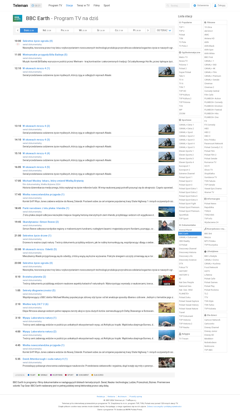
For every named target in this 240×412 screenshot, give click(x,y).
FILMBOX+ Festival (213, 110)
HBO (206, 128)
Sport (107, 5)
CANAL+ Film (210, 72)
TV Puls (182, 42)
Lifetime (208, 275)
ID (180, 278)
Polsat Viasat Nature (188, 308)
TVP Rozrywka (211, 245)
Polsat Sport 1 (185, 177)
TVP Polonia (184, 102)
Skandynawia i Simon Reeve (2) (41, 221)
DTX (181, 263)
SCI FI (207, 166)
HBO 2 (207, 132)
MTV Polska (210, 241)
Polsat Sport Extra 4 (188, 200)
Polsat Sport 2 (185, 181)
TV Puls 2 (183, 46)
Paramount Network (213, 143)
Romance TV (210, 162)
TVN (181, 38)
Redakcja (101, 397)
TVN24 (207, 211)
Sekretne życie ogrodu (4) (38, 40)
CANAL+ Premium (212, 76)
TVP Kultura (184, 94)
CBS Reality (184, 241)
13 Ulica (208, 27)
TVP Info (208, 218)
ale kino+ (208, 31)
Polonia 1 (183, 64)
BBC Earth (183, 233)
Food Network (211, 267)
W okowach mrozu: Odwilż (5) (40, 249)
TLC (206, 293)
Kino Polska (210, 140)
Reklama (111, 397)
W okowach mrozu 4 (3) (36, 139)
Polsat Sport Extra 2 (188, 192)
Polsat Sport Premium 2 (190, 211)
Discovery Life (185, 256)
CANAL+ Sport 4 (186, 143)
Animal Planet (185, 230)
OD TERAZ (162, 30)
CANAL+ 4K (209, 68)
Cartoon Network (212, 320)
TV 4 (181, 79)
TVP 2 (181, 31)
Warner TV (209, 192)
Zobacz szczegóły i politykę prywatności (164, 406)
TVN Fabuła (209, 181)
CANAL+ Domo (211, 260)
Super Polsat (185, 72)
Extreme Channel (187, 173)
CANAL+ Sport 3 (186, 140)
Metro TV (183, 57)
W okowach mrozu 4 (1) (36, 68)
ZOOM (182, 113)
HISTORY (183, 271)
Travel (182, 312)
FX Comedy (209, 125)
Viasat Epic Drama (213, 188)
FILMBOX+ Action (212, 98)
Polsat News (210, 203)
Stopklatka (209, 173)
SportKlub (184, 215)
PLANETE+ (184, 293)
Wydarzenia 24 (211, 222)
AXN (206, 42)
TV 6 (181, 83)
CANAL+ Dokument (188, 237)
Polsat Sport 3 (185, 185)
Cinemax (208, 83)
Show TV (208, 170)
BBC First (208, 57)
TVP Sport (183, 218)
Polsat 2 (183, 68)
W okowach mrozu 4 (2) (36, 125)
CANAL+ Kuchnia (212, 263)
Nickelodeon (210, 342)
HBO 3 (207, 136)
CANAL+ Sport (186, 132)
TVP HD (182, 91)
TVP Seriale (209, 185)
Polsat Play (209, 286)
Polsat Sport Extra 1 (188, 188)
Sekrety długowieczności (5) (39, 290)
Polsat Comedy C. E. (213, 147)
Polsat (182, 34)
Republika (209, 207)
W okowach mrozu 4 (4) (36, 153)
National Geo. (185, 286)
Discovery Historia (187, 252)
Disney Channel (211, 327)
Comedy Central (211, 91)
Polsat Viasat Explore (189, 301)
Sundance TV (210, 177)
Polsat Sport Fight (187, 203)
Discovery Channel (187, 248)
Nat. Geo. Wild (185, 290)
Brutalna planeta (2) (34, 276)
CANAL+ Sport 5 (186, 147)
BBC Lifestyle (210, 256)
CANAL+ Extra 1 (186, 125)
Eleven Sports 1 (186, 151)
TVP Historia (185, 320)
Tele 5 (181, 76)
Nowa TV (183, 61)
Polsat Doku (185, 297)
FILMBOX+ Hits (211, 113)
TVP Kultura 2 (185, 98)
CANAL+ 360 (210, 64)
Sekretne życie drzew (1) (37, 235)
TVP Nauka (184, 327)
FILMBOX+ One (211, 117)
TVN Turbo (209, 305)
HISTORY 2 (184, 275)
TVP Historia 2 (185, 323)
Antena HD (209, 38)
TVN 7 (182, 87)
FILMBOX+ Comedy (213, 102)
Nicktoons (209, 346)
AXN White (209, 53)
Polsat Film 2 (210, 155)
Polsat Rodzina (211, 290)
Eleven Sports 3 (186, 158)
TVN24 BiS (209, 215)
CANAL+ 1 (209, 61)
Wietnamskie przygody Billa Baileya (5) (45, 54)
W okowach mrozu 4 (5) (36, 167)
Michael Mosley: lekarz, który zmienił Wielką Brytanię (53, 180)
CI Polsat (183, 245)
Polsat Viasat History (189, 305)
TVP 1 (181, 27)
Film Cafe (208, 94)
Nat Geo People (186, 282)
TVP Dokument (186, 316)
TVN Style (208, 301)
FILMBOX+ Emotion (213, 106)
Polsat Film (209, 151)
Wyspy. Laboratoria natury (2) (39, 331)
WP (180, 110)
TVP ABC (208, 350)
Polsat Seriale (210, 158)
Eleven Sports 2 (186, 155)
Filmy (97, 5)
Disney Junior (210, 331)
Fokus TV (183, 267)
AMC (206, 34)
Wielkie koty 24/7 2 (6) (35, 304)
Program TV (55, 5)
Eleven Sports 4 (186, 162)
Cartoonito (209, 323)
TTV (206, 297)
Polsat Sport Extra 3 (188, 196)
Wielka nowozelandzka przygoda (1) (43, 194)
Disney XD (209, 335)
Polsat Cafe (209, 278)
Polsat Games (210, 282)
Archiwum (122, 397)
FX (205, 121)
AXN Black (209, 46)
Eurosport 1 (184, 166)
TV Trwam (183, 338)
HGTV (207, 271)
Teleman (20, 5)
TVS (181, 106)
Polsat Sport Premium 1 (190, 207)
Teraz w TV (83, 5)
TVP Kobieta (210, 308)
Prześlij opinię (135, 397)
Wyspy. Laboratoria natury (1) (39, 317)
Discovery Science (187, 260)
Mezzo (207, 237)
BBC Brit (208, 233)
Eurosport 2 (184, 170)
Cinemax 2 (209, 87)
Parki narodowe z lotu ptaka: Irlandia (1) (46, 208)
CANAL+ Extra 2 (186, 128)
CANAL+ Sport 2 (186, 136)
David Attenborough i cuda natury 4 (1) (45, 359)
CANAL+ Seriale (211, 79)
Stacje (69, 5)
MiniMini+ (208, 338)
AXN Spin (208, 49)
